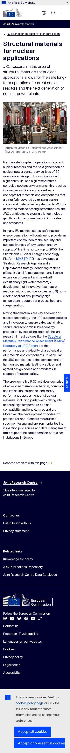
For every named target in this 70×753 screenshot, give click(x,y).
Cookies (9, 649)
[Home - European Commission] (12, 12)
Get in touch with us (17, 523)
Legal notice (11, 665)
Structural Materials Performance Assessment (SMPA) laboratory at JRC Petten (34, 341)
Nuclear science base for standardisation (33, 33)
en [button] (44, 13)
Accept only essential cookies (41, 743)
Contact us (10, 626)
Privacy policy (13, 657)
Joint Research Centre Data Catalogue (30, 575)
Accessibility (12, 672)
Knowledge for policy (18, 559)
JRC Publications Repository (23, 567)
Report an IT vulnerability (20, 634)
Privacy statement (16, 531)
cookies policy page (30, 703)
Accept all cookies (32, 731)
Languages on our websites (22, 641)
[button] (27, 463)
